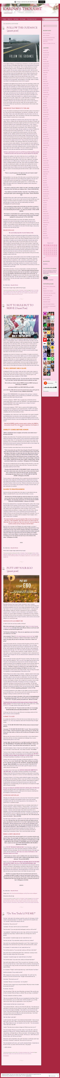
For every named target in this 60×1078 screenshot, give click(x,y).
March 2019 (45, 81)
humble (38, 554)
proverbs (35, 292)
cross (13, 1053)
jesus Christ (14, 292)
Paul (20, 555)
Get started (41, 1)
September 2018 (46, 94)
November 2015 (46, 167)
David (11, 291)
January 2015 (45, 189)
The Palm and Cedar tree (47, 295)
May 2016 (45, 154)
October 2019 (45, 68)
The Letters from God (31, 19)
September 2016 (46, 145)
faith (16, 291)
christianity (8, 291)
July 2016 (45, 149)
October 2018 (45, 92)
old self (34, 901)
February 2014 (45, 213)
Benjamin (8, 899)
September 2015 (46, 171)
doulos (16, 554)
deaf (15, 1053)
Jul (3, 913)
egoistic (22, 899)
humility (4, 555)
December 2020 (46, 52)
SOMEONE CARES (46, 301)
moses (22, 292)
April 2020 (45, 59)
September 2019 (46, 70)
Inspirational (25, 1052)
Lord (27, 901)
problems (32, 292)
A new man (33, 898)
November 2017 (46, 114)
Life (20, 292)
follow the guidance (25, 291)
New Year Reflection (46, 33)
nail (27, 1053)
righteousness (27, 555)
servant (32, 555)
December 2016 (46, 138)
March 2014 (45, 211)
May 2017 (45, 127)
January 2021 (45, 50)
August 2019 (45, 72)
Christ (4, 291)
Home (4, 19)
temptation (22, 902)
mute (26, 1053)
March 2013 (45, 235)
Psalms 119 (5, 294)
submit (18, 902)
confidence (17, 899)
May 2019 (45, 79)
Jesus (10, 292)
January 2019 (45, 85)
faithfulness (20, 291)
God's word (34, 291)
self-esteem (9, 902)
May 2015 (45, 180)
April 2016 (45, 156)
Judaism (20, 901)
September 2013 (46, 222)
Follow (45, 277)
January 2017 (45, 136)
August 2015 (45, 173)
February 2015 (45, 187)
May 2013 (45, 231)
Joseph (18, 292)
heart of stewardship (32, 554)
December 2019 (46, 63)
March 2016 (45, 158)
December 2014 (46, 191)
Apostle (37, 898)
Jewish (17, 901)
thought (31, 902)
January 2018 (45, 112)
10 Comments (6, 1055)
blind (7, 1053)
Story (28, 1052)
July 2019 (45, 74)
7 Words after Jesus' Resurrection (49, 293)
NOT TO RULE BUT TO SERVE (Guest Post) (20, 307)
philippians (23, 555)
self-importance (14, 902)
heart (27, 554)
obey (29, 292)
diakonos (13, 554)
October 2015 (45, 169)
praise (30, 1053)
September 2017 (46, 118)
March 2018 (45, 107)
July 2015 (45, 176)
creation (10, 1053)
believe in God (33, 290)
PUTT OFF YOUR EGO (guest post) (20, 569)
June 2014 (45, 204)
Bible (37, 290)
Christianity (21, 290)
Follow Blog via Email (49, 268)
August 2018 (45, 96)
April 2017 (45, 129)
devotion (14, 291)
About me (10, 19)
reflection (9, 294)
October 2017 (45, 116)
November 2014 (46, 193)
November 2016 (46, 140)
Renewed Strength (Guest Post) (49, 37)
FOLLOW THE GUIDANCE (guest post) (22, 29)
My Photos (16, 19)
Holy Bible (7, 292)
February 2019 (45, 83)
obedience (26, 292)
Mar (3, 28)
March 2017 (45, 132)
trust (21, 294)
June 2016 (45, 151)
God (30, 291)
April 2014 (45, 209)
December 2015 (46, 165)
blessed (4, 1053)
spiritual (13, 294)
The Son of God (27, 902)
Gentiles (31, 899)
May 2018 (45, 103)
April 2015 (45, 182)
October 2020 (45, 57)
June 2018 (45, 101)
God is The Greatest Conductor (48, 304)
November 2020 (46, 54)
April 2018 (45, 105)
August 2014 (45, 200)
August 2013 (45, 224)
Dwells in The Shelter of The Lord (49, 43)
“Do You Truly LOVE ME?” (21, 913)
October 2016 (45, 143)
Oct (3, 568)
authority (4, 899)
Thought (25, 290)
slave (35, 555)
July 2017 (45, 123)
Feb (3, 305)
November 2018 (46, 90)
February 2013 (45, 237)
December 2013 (46, 215)
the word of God (17, 294)
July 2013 (45, 226)
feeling (25, 899)
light (25, 901)
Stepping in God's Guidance (48, 290)
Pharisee (5, 902)
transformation (36, 902)
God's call (20, 554)
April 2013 (45, 233)
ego (19, 899)
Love (24, 1053)
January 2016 (45, 162)
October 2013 (45, 220)
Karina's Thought (22, 9)
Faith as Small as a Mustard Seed (49, 286)
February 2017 (45, 134)
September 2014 (46, 198)
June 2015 (45, 178)
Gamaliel (28, 899)
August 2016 (45, 147)
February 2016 (45, 160)
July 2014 (45, 202)
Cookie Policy (28, 1075)
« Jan (44, 257)
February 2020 (45, 61)
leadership (13, 555)
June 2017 (45, 125)
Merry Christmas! (46, 35)
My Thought (22, 19)
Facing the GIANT (46, 297)
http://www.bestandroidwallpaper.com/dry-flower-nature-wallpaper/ (23, 893)
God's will (7, 901)
